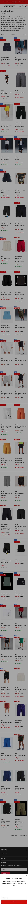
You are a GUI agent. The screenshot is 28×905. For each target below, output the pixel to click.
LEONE (16, 189)
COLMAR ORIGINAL (5, 57)
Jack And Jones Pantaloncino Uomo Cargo (19, 822)
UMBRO (2, 189)
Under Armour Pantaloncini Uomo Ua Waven (20, 225)
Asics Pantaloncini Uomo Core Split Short (6, 92)
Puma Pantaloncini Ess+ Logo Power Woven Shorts (6, 427)
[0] (25, 6)
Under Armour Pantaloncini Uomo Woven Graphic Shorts (6, 528)
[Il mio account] (22, 6)
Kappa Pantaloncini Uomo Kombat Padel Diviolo (7, 293)
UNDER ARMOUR (18, 123)
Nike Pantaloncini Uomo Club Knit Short (6, 125)
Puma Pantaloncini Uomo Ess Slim (20, 527)
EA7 (2, 256)
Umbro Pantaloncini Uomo (5, 191)
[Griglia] (23, 34)
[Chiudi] (26, 876)
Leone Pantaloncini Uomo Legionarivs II (21, 191)
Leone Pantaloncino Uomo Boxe (19, 494)
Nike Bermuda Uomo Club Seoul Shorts (6, 158)
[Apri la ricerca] (20, 6)
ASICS (2, 90)
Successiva (22, 835)
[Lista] (26, 34)
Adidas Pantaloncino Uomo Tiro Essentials (5, 789)
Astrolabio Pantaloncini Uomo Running (6, 224)
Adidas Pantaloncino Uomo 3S (5, 822)
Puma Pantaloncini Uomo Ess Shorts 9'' (20, 690)
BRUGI (16, 90)
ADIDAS (2, 786)
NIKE (16, 57)
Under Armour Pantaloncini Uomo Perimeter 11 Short (19, 260)
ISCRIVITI (14, 902)
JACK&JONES (17, 819)
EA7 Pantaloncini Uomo (6, 722)
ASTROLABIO (3, 222)
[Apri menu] (2, 6)
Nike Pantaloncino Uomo (20, 625)
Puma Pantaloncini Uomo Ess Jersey (6, 494)
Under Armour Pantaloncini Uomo (19, 125)
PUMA (16, 291)
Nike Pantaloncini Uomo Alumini (20, 60)
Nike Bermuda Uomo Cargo (20, 328)
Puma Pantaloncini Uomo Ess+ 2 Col (20, 427)
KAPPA (2, 291)
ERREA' (2, 753)
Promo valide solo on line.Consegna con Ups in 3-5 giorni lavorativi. (14, 1)
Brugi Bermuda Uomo (20, 92)
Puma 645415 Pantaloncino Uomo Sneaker (19, 294)
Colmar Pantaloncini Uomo (5, 60)
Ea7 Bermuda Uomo (5, 258)
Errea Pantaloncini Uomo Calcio (6, 756)
